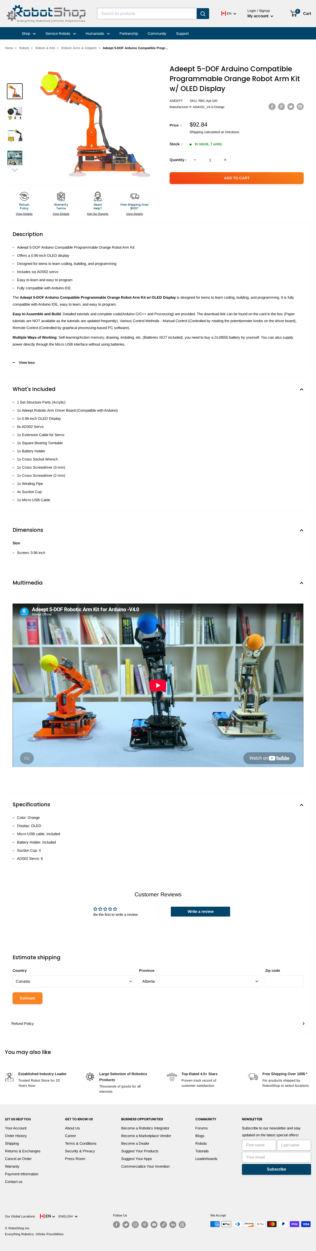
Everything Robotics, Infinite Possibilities (34, 1234)
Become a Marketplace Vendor (146, 1136)
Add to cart (237, 178)
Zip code (272, 970)
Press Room (75, 1159)
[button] (15, 169)
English (67, 1216)
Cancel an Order (18, 1159)
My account (258, 16)
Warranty (12, 1166)
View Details (24, 214)
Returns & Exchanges (22, 1151)
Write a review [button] (201, 911)
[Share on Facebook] (272, 106)
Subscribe (276, 1169)
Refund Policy (22, 1023)
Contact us (13, 1181)
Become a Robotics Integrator (145, 1128)
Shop (26, 33)
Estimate (27, 998)
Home (9, 48)
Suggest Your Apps (136, 1159)
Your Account (15, 1128)
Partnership (128, 33)
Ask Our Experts (97, 214)
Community (157, 33)
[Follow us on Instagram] (135, 1224)
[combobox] (147, 13)
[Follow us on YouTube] (154, 1224)
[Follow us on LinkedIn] (172, 1224)
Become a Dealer (135, 1143)
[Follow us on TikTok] (163, 1224)
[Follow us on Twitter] (125, 1224)
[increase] (225, 160)
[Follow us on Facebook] (116, 1224)
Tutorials (202, 1151)
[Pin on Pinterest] (281, 106)
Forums (201, 1128)
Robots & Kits (45, 48)
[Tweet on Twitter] (290, 106)
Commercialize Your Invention (145, 1166)
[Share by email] (300, 106)
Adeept (176, 101)
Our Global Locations (20, 1216)
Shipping (12, 1143)
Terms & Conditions (81, 1143)
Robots (24, 48)
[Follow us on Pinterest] (144, 1224)
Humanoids (95, 33)
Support (182, 33)
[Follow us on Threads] (182, 1224)
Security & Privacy (80, 1151)
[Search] (203, 13)
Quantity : (178, 160)
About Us (72, 1128)
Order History (16, 1136)
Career (70, 1136)
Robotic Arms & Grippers (79, 48)
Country (20, 970)
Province (146, 970)
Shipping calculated (205, 132)
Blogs (199, 1136)
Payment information (21, 1174)
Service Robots (58, 33)
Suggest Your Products (139, 1151)
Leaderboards (206, 1159)
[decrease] (195, 160)
